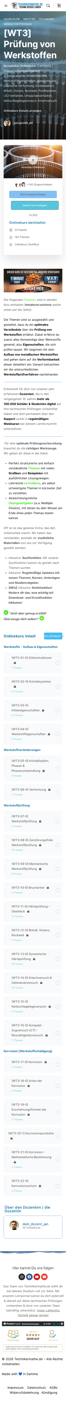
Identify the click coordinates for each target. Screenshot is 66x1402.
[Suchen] (49, 5)
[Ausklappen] (8, 657)
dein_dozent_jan (35, 1224)
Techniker (46, 19)
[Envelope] (44, 1277)
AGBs (54, 1387)
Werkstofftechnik (18, 24)
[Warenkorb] (59, 5)
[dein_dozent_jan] (14, 1225)
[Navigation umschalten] (6, 5)
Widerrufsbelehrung (24, 1392)
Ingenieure (12, 19)
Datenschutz (36, 1387)
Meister (29, 19)
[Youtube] (37, 1277)
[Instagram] (22, 1277)
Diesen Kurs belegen (35, 205)
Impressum (16, 1387)
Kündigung (49, 1392)
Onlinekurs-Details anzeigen (23, 110)
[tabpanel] (33, 445)
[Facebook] (29, 1277)
